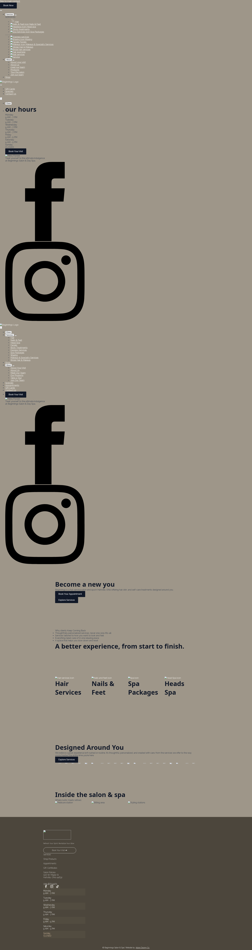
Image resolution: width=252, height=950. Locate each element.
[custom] (57, 887)
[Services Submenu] (16, 335)
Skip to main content (10, 1)
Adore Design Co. (143, 948)
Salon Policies (49, 872)
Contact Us (10, 94)
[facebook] (46, 887)
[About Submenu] (13, 60)
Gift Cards (10, 89)
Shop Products (49, 859)
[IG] (45, 320)
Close (8, 103)
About (8, 60)
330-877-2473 (50, 884)
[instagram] (52, 887)
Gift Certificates (50, 868)
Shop (7, 77)
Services (9, 14)
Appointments (12, 385)
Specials (9, 91)
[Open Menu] (1, 10)
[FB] (45, 240)
